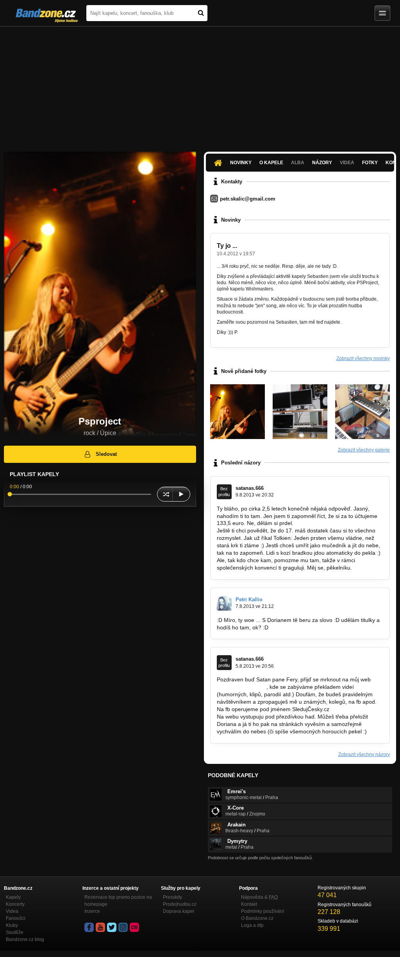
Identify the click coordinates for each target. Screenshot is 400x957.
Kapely (13, 897)
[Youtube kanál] (100, 927)
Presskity (172, 897)
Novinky (241, 162)
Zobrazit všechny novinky (363, 358)
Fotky (370, 162)
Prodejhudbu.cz (179, 904)
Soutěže (14, 932)
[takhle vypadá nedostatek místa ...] (362, 411)
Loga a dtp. (253, 925)
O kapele (271, 162)
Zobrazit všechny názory (364, 754)
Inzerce (92, 911)
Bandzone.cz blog (25, 939)
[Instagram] (123, 927)
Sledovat (106, 454)
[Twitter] (111, 927)
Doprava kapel (178, 911)
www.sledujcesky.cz (241, 687)
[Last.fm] (134, 927)
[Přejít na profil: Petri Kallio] (224, 603)
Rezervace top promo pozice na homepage (118, 900)
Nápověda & (259, 897)
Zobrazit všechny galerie (364, 450)
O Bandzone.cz (257, 918)
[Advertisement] (200, 85)
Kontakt (249, 904)
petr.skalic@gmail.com (247, 199)
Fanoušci (15, 918)
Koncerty (15, 904)
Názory (322, 162)
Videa (12, 911)
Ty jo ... (227, 245)
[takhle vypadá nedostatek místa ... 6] (300, 411)
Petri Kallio (249, 599)
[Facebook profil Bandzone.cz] (89, 927)
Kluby (12, 925)
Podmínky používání (262, 911)
